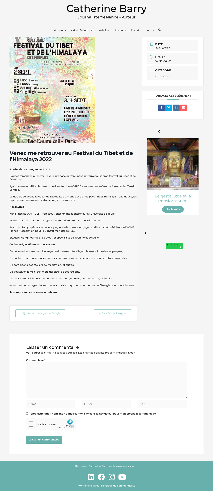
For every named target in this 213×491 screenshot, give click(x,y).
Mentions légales (88, 485)
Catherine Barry (106, 8)
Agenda (135, 30)
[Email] (183, 108)
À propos (60, 30)
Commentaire (35, 360)
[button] (159, 30)
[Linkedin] (176, 108)
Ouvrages (120, 30)
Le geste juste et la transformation (173, 198)
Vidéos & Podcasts (82, 30)
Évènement (164, 75)
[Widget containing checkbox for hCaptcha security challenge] (51, 424)
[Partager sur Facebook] (161, 108)
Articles (104, 30)
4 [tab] (180, 247)
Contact (150, 30)
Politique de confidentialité (118, 485)
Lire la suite (173, 209)
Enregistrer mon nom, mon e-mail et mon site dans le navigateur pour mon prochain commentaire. (93, 413)
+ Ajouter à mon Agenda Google (40, 313)
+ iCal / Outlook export (112, 313)
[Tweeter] (168, 108)
